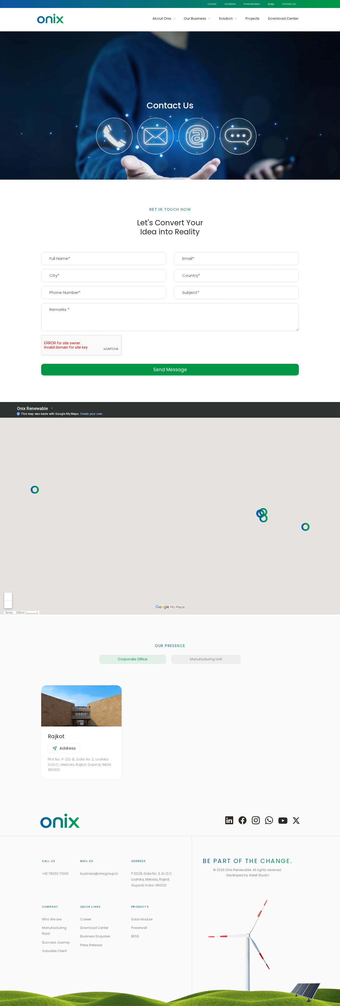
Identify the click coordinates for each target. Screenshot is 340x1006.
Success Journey (56, 942)
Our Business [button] (195, 18)
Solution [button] (226, 18)
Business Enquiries (95, 936)
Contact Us (289, 4)
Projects (252, 18)
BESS (135, 936)
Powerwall (139, 927)
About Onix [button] (162, 18)
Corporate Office (132, 659)
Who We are (51, 919)
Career (212, 4)
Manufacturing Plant (54, 930)
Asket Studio (259, 875)
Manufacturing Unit (206, 659)
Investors (230, 4)
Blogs (271, 4)
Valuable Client (54, 951)
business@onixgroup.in (99, 873)
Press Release (252, 4)
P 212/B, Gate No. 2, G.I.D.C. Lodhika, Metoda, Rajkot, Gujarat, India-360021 (152, 879)
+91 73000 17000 (55, 873)
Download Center (283, 18)
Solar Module (141, 919)
